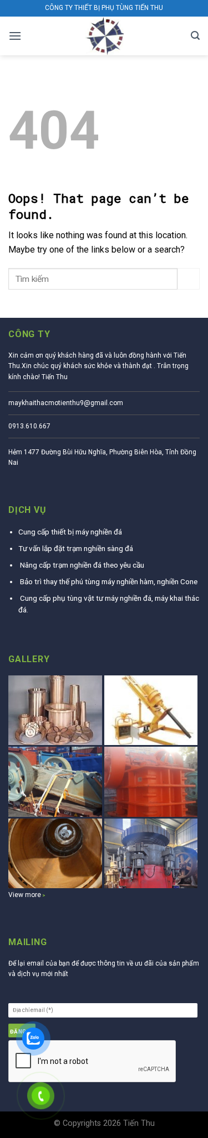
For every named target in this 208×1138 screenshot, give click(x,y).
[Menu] (15, 35)
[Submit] (188, 279)
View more (24, 895)
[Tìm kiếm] (195, 35)
